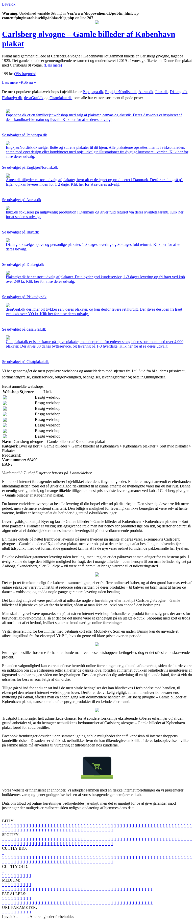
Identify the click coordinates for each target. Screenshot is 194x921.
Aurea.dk (145, 92)
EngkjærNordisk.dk (121, 92)
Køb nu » (28, 82)
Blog (23, 916)
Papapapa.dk (93, 92)
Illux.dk (161, 92)
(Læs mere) (53, 65)
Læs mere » (11, 82)
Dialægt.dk (178, 92)
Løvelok (8, 4)
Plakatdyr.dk (12, 98)
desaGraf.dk (33, 98)
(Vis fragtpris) (25, 74)
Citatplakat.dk (61, 98)
